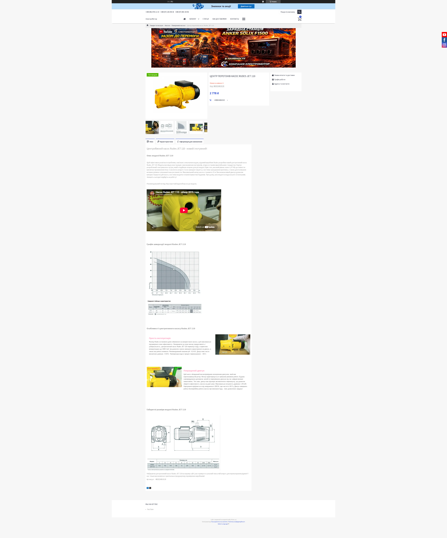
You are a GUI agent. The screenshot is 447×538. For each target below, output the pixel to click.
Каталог (192, 19)
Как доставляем (219, 19)
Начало (184, 19)
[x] (150, 488)
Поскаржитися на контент (219, 522)
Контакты (234, 19)
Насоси (167, 25)
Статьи (206, 19)
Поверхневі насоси (178, 25)
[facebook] (148, 488)
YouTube (150, 509)
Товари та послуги (156, 25)
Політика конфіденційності (236, 522)
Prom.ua (233, 519)
